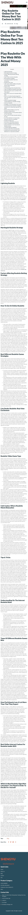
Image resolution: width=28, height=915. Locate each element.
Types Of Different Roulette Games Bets (12, 89)
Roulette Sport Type (8, 82)
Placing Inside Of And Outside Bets (11, 128)
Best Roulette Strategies (9, 78)
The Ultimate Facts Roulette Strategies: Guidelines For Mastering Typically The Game (12, 107)
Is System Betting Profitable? (10, 127)
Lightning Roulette (8, 71)
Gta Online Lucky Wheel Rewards (11, 122)
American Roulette (8, 103)
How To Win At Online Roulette (11, 77)
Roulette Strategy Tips (9, 120)
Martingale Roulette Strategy (10, 73)
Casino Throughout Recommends (11, 123)
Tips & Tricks (7, 86)
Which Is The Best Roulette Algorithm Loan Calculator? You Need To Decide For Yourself (13, 97)
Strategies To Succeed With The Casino (12, 104)
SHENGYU (7, 2)
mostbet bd (22, 199)
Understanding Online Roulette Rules (12, 88)
